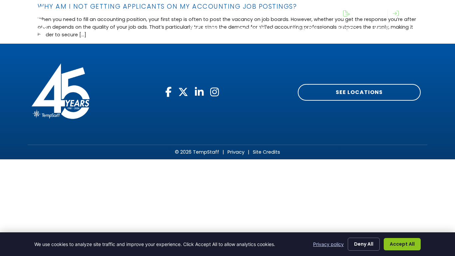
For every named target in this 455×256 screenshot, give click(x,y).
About (345, 28)
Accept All (402, 244)
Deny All (363, 244)
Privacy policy (328, 244)
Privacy (236, 152)
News (381, 28)
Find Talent (252, 28)
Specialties (302, 28)
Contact (420, 28)
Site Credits (266, 152)
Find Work (204, 28)
